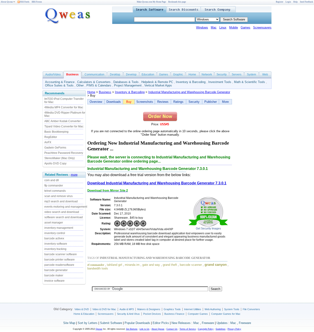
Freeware (208, 323)
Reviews (162, 101)
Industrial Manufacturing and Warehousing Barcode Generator (189, 92)
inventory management (58, 227)
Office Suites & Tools (59, 85)
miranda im (132, 264)
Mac (214, 27)
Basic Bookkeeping (56, 131)
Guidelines (221, 329)
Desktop (115, 74)
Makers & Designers (148, 309)
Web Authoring (213, 309)
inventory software (55, 243)
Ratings (178, 101)
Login (288, 2)
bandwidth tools (97, 268)
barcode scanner (191, 264)
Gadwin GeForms (55, 147)
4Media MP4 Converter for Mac (63, 107)
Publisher (210, 101)
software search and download (63, 217)
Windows (202, 27)
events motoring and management (65, 206)
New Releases (181, 323)
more (74, 174)
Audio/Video (53, 74)
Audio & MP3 (127, 309)
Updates (222, 323)
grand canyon (216, 264)
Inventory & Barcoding (191, 82)
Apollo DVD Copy (55, 163)
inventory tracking (55, 249)
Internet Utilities (192, 309)
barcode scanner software (60, 254)
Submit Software (111, 323)
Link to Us (144, 329)
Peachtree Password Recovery (63, 153)
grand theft (170, 264)
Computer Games (198, 313)
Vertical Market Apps (158, 85)
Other (80, 85)
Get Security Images (208, 228)
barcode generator (56, 270)
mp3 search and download (61, 201)
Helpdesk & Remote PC (157, 82)
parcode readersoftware (59, 264)
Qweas (99, 329)
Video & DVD (81, 309)
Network (207, 74)
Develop (131, 74)
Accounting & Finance (59, 82)
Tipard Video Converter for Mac (63, 126)
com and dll (51, 180)
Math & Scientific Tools (249, 82)
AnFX (47, 142)
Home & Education (84, 313)
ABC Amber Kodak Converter (62, 121)
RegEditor (50, 137)
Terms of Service (188, 329)
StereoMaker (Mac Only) (59, 158)
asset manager (53, 222)
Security (222, 74)
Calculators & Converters (94, 82)
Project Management (128, 85)
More (225, 101)
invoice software (54, 280)
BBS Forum (37, 2)
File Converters (251, 309)
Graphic (178, 74)
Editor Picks (161, 323)
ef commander (95, 264)
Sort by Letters (87, 323)
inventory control (54, 233)
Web (265, 74)
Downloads (113, 101)
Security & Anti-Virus (128, 313)
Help (295, 2)
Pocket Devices (152, 313)
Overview (96, 101)
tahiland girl (114, 264)
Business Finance (174, 313)
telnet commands (55, 190)
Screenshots (144, 101)
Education (148, 74)
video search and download (61, 212)
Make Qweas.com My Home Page (151, 2)
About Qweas (7, 2)
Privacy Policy (234, 329)
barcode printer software (59, 259)
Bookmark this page (177, 2)
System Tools (231, 309)
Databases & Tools (126, 82)
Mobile (233, 27)
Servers (236, 74)
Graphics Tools (172, 309)
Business (105, 92)
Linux (222, 27)
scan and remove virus (58, 196)
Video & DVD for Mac (104, 309)
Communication (94, 74)
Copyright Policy (206, 329)
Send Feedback (306, 2)
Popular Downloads (137, 323)
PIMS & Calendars (98, 85)
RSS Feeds (24, 2)
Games (245, 27)
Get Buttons (131, 329)
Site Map (69, 323)
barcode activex (54, 238)
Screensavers (262, 27)
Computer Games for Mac (225, 313)
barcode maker (53, 275)
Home (192, 74)
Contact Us (171, 329)
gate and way (151, 264)
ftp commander (53, 185)
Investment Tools (219, 82)
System (251, 74)
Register (279, 2)
